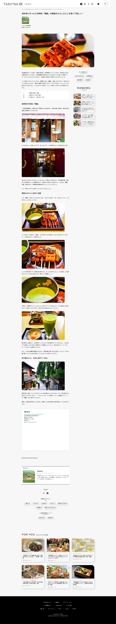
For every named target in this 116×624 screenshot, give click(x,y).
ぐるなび (32, 422)
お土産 (43, 503)
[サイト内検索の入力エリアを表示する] (98, 4)
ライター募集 (68, 605)
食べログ (26, 422)
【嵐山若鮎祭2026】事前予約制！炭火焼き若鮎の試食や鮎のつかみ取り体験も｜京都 (33, 582)
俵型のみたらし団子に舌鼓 (34, 95)
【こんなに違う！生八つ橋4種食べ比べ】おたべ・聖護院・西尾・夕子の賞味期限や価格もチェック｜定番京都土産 (87, 116)
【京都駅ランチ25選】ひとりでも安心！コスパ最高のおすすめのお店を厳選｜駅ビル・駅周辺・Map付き (87, 96)
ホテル (51, 503)
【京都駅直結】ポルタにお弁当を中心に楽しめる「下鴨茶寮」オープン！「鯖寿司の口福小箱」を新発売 (83, 583)
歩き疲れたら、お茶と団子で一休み (36, 97)
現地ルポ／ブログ (62, 503)
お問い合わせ (59, 605)
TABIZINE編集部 (33, 580)
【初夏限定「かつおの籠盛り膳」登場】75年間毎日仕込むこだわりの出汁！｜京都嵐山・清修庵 (33, 557)
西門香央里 (28, 25)
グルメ (35, 503)
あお (80, 553)
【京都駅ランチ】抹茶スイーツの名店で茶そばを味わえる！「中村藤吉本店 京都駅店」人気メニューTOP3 (87, 103)
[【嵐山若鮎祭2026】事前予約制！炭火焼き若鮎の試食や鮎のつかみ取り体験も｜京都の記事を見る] (33, 572)
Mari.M (30, 553)
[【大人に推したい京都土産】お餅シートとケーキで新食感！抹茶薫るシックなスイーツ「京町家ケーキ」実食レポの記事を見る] (77, 122)
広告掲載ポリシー (48, 605)
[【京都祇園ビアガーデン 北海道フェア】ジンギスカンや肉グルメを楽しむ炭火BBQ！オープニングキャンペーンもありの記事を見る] (58, 545)
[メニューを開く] (105, 4)
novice (66, 608)
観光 (27, 503)
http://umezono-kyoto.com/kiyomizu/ (32, 414)
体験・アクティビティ (49, 507)
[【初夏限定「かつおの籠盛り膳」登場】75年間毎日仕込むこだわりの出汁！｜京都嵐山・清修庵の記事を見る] (33, 545)
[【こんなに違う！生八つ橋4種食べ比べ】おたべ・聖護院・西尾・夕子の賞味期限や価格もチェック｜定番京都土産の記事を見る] (77, 116)
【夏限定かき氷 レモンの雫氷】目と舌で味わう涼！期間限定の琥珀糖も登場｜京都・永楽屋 (83, 556)
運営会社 (57, 602)
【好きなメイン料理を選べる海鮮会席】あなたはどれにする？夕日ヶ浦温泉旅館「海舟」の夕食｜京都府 (58, 583)
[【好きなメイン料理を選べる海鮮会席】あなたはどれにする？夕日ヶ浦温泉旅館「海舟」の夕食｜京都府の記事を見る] (58, 572)
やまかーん (81, 580)
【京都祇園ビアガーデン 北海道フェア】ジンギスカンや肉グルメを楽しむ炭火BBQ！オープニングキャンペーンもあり (58, 557)
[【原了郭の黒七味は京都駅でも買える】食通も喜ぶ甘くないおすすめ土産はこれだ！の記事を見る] (77, 109)
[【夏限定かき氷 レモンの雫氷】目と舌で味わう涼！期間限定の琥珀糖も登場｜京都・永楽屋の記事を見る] (83, 545)
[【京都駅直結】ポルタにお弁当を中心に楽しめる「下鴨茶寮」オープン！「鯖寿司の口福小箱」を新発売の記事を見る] (83, 572)
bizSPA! (74, 608)
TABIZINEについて (47, 602)
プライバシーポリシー (68, 602)
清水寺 (50, 517)
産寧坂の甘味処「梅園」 (34, 93)
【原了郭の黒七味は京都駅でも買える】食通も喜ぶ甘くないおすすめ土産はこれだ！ (87, 109)
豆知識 (38, 507)
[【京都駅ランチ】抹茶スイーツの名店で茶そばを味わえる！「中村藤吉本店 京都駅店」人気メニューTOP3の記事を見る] (77, 103)
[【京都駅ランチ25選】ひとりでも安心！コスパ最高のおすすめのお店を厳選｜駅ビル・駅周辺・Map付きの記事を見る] (77, 96)
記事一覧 (42, 608)
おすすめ (42, 517)
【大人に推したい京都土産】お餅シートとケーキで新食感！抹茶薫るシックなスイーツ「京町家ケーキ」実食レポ (87, 123)
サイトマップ (51, 608)
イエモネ (59, 608)
